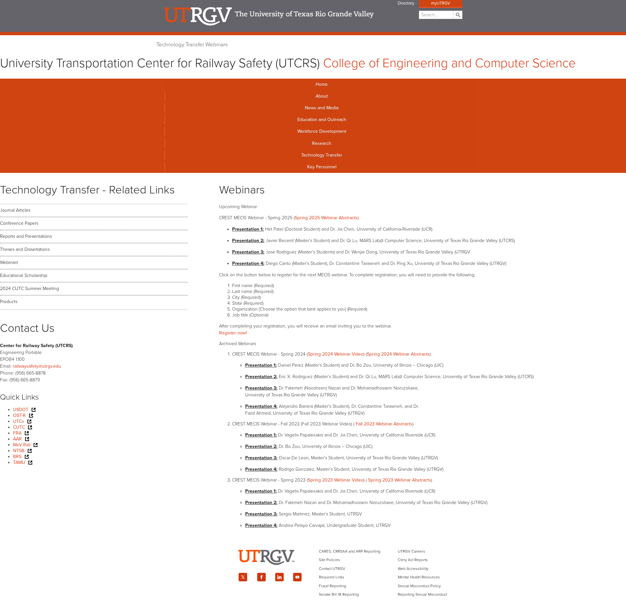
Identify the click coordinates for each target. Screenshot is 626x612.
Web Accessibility (413, 568)
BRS (17, 456)
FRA (17, 433)
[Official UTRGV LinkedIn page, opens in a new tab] (279, 577)
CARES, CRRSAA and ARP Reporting (349, 551)
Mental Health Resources (419, 577)
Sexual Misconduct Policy (419, 586)
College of (449, 63)
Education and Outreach (321, 119)
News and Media (321, 108)
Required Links (331, 577)
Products (8, 301)
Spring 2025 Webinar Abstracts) (327, 218)
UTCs (18, 421)
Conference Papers (19, 223)
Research (321, 143)
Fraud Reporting (332, 586)
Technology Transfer (180, 44)
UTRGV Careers (411, 551)
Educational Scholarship (23, 275)
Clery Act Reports (413, 560)
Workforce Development (321, 131)
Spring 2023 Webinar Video (336, 480)
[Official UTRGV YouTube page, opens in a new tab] (297, 577)
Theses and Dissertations (25, 249)
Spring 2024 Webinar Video (336, 354)
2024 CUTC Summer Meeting (29, 288)
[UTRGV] (313, 570)
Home (322, 84)
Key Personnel (321, 167)
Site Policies (329, 560)
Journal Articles (15, 210)
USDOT (20, 409)
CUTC (19, 427)
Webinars (216, 44)
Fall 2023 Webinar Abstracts (384, 424)
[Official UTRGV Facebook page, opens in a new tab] (261, 577)
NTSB (18, 450)
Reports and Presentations (26, 236)
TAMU (19, 462)
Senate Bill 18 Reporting (339, 594)
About (322, 96)
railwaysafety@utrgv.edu (37, 366)
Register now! (233, 333)
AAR (17, 439)
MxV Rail (21, 445)
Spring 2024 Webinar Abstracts (398, 354)
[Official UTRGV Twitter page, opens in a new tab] (242, 577)
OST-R (19, 415)
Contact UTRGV (332, 568)
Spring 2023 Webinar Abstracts (399, 480)
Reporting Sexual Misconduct (422, 594)
